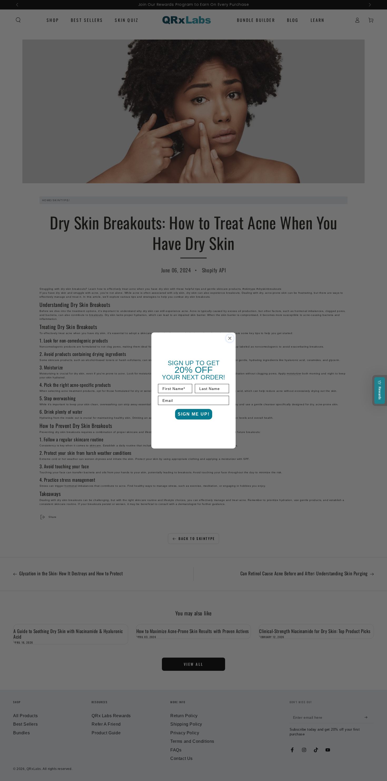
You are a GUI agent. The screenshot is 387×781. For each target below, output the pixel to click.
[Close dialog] (230, 338)
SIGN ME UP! (194, 414)
